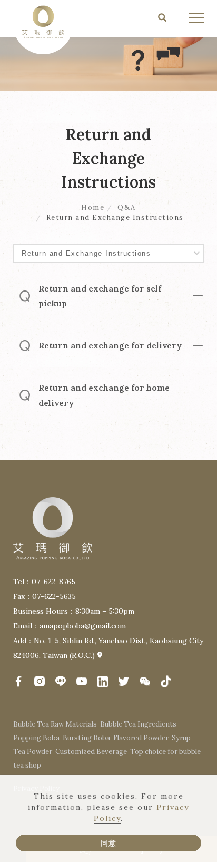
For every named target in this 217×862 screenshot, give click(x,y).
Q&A (126, 207)
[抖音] (165, 682)
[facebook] (18, 681)
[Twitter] (123, 682)
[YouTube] (81, 681)
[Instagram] (39, 681)
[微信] (144, 682)
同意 (108, 843)
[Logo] (43, 21)
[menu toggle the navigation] (196, 18)
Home (92, 207)
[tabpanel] (108, 46)
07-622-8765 (53, 581)
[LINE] (60, 681)
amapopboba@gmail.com (83, 626)
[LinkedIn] (102, 682)
